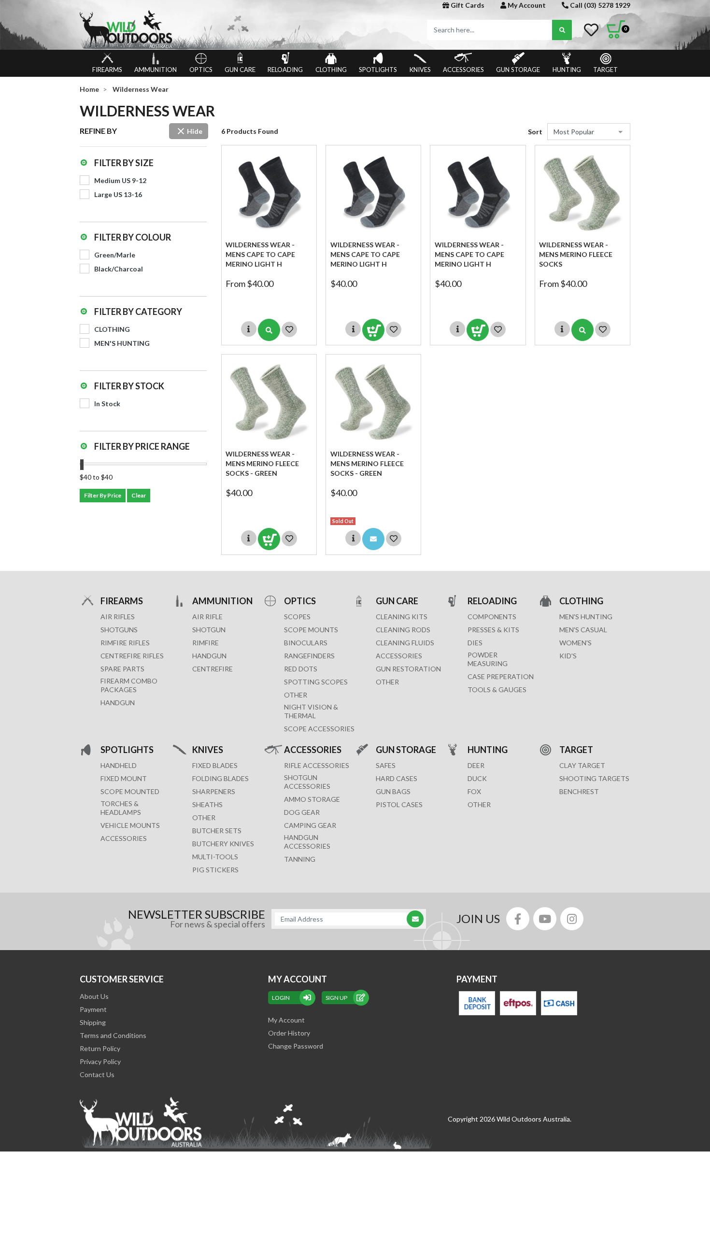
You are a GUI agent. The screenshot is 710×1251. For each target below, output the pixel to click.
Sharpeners (213, 791)
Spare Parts (122, 669)
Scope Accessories (319, 729)
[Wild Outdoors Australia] (214, 29)
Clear (138, 495)
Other (203, 817)
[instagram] (571, 918)
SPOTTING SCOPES (316, 682)
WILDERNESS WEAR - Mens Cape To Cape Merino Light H (260, 254)
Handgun (117, 702)
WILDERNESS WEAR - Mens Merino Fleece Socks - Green (262, 463)
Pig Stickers (215, 870)
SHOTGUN (209, 630)
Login (281, 997)
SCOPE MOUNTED (129, 791)
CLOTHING (331, 69)
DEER (476, 765)
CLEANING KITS (401, 616)
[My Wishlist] (591, 30)
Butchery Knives (223, 843)
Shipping (93, 1022)
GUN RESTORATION (408, 669)
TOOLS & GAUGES (497, 689)
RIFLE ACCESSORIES (316, 765)
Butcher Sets (216, 830)
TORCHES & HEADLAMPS (120, 807)
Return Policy (100, 1048)
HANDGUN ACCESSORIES (307, 841)
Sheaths (207, 804)
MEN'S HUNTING (585, 616)
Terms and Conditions (113, 1035)
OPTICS (201, 69)
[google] (544, 918)
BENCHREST (579, 791)
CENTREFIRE (212, 669)
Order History (289, 1033)
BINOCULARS (305, 643)
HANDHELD (118, 765)
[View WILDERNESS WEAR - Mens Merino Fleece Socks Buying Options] (582, 330)
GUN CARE (240, 69)
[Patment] (477, 1003)
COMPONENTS (492, 616)
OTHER (295, 695)
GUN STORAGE (518, 69)
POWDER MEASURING (488, 659)
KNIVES (420, 69)
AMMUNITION (155, 69)
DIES (475, 643)
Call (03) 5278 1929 (599, 5)
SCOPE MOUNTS (311, 630)
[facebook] (517, 918)
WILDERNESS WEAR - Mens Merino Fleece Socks (575, 254)
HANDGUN (209, 656)
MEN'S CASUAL (583, 630)
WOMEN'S (575, 643)
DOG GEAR (302, 812)
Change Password (295, 1046)
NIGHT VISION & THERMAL (311, 711)
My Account (526, 5)
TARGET (605, 69)
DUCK (477, 778)
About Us (94, 996)
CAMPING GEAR (310, 825)
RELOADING (285, 69)
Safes (386, 765)
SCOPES (297, 616)
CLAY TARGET (582, 765)
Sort (535, 132)
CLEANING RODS (403, 630)
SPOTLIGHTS (378, 69)
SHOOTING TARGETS (594, 778)
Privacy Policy (100, 1061)
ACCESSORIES (463, 69)
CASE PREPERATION (501, 676)
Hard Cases (396, 778)
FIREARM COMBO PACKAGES (128, 685)
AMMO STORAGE (312, 799)
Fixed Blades (215, 765)
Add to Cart (373, 330)
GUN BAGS (393, 791)
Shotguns (119, 630)
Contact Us (97, 1074)
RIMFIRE (205, 643)
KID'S (568, 656)
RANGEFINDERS (309, 656)
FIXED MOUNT (123, 778)
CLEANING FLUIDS (405, 643)
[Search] (562, 30)
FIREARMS (107, 69)
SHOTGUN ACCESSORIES (307, 781)
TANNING (299, 859)
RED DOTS (300, 669)
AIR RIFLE (207, 616)
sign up (336, 997)
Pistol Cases (399, 804)
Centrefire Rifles (132, 656)
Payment (93, 1009)
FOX (474, 791)
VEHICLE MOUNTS (130, 825)
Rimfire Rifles (125, 643)
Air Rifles (117, 616)
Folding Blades (220, 778)
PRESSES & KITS (493, 630)
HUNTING (567, 69)
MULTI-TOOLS (215, 857)
